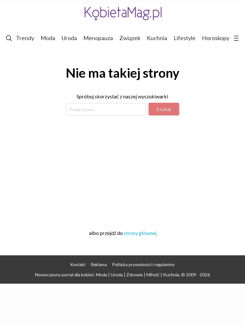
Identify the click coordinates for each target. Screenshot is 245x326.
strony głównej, (140, 233)
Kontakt (78, 264)
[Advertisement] (122, 171)
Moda (48, 37)
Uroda (69, 37)
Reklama (99, 264)
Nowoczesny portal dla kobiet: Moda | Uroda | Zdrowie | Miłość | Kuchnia (107, 274)
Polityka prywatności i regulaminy (143, 264)
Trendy (25, 37)
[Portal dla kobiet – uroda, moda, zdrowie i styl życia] (122, 13)
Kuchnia (157, 37)
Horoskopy (215, 37)
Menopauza (98, 37)
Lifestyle (185, 37)
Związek (129, 37)
